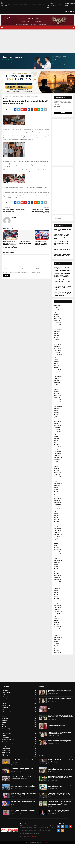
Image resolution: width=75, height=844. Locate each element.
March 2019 (56, 496)
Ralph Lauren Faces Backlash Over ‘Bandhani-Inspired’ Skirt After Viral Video (60, 724)
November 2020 (57, 453)
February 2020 (57, 472)
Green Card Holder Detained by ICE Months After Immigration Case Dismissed (62, 288)
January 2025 (57, 346)
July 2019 (56, 487)
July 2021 (56, 436)
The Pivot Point (48, 5)
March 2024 (56, 367)
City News (2, 4)
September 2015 (58, 586)
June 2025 (56, 335)
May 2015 (56, 594)
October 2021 (57, 429)
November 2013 (57, 633)
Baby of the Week (6, 692)
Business (10, 4)
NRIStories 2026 (72, 4)
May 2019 (56, 491)
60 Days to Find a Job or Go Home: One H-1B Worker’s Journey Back (62, 281)
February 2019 (57, 498)
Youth (3, 754)
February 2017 (57, 549)
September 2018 (58, 509)
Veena (5, 106)
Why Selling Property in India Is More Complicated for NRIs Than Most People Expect (60, 768)
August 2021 (57, 434)
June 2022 (56, 412)
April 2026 (56, 314)
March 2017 (56, 547)
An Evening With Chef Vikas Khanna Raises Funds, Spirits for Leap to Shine (62, 243)
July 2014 (56, 616)
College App (56, 4)
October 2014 (57, 609)
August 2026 (57, 305)
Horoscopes (5, 718)
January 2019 (57, 500)
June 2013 (56, 643)
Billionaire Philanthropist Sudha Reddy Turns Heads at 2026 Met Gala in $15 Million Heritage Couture (60, 716)
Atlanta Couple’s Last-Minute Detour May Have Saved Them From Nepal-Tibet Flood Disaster (23, 785)
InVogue (39, 4)
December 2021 (57, 425)
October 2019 (57, 481)
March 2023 (56, 393)
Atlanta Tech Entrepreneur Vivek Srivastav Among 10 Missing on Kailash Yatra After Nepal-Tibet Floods (23, 761)
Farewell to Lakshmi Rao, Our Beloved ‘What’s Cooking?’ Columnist (62, 294)
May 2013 (56, 646)
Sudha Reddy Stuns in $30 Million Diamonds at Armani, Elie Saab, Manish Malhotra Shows (60, 699)
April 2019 (56, 494)
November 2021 (57, 427)
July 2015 (56, 590)
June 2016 (56, 566)
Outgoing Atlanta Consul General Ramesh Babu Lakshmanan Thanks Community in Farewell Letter (23, 803)
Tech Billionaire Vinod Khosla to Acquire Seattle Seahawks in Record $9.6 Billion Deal (59, 794)
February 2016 (57, 575)
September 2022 (58, 406)
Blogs (3, 694)
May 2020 (56, 466)
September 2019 (58, 483)
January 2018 (57, 526)
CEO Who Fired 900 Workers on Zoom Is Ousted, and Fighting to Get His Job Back (60, 760)
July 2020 (56, 461)
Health (29, 4)
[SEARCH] (70, 218)
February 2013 (57, 652)
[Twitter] (66, 12)
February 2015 (57, 601)
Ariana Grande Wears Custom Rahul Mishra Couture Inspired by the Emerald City (59, 741)
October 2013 (57, 635)
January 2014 (57, 628)
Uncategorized (5, 746)
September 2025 (58, 329)
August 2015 (57, 588)
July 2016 (56, 564)
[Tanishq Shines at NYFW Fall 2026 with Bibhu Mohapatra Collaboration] (43, 734)
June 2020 (56, 464)
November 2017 (57, 530)
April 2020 (56, 468)
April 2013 (56, 648)
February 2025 (57, 344)
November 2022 (57, 402)
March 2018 (56, 521)
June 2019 (56, 489)
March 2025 (56, 342)
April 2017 (56, 545)
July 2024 (56, 359)
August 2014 (57, 613)
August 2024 (57, 357)
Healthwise (4, 716)
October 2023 (57, 378)
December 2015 (57, 579)
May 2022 (56, 414)
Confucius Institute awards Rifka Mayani (25, 242)
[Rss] (73, 12)
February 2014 (57, 626)
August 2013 (57, 639)
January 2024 (57, 372)
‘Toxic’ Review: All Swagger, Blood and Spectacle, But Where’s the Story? (62, 256)
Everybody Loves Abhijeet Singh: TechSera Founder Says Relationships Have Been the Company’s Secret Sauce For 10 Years (59, 803)
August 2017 (57, 536)
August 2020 (57, 459)
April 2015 (56, 596)
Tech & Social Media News (8, 739)
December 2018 (57, 502)
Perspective (20, 4)
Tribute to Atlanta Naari (7, 743)
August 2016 (57, 562)
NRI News (6, 4)
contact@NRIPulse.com (30, 836)
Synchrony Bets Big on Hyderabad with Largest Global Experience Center (60, 785)
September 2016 (58, 560)
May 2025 (56, 337)
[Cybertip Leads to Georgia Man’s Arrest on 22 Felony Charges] (6, 812)
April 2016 (56, 571)
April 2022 (56, 416)
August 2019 (57, 485)
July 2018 (56, 513)
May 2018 (56, 517)
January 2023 (57, 397)
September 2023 (58, 380)
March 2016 (56, 573)
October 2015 (57, 583)
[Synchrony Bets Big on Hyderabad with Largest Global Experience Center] (43, 787)
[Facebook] (65, 12)
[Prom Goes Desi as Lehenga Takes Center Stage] (43, 709)
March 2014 (56, 624)
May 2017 (56, 543)
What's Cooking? (6, 752)
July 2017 (56, 539)
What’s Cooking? (52, 4)
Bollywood (61, 4)
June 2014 (56, 618)
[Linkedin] (68, 12)
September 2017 (58, 534)
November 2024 (57, 350)
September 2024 (58, 354)
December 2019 (57, 476)
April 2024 (56, 365)
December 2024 (57, 348)
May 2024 (56, 363)
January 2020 (57, 474)
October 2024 (57, 352)
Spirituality (4, 735)
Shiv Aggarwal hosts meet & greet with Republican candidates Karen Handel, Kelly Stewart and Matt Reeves (10, 244)
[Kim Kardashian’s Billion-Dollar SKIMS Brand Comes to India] (43, 692)
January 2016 (57, 577)
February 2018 (57, 524)
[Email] (71, 12)
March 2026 (56, 316)
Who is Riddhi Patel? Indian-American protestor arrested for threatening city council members (62, 275)
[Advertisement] (37, 41)
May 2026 (56, 312)
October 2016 (57, 558)
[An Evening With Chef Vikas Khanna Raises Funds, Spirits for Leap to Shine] (6, 770)
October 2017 (57, 532)
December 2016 (57, 553)
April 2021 (56, 442)
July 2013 (56, 641)
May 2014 (56, 620)
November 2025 (57, 324)
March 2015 (56, 598)
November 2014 (57, 607)
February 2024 (57, 369)
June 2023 (56, 387)
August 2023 (57, 382)
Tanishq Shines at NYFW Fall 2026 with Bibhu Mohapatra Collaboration (59, 733)
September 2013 (58, 637)
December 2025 (57, 322)
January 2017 (57, 551)
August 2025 (57, 331)
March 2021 (56, 444)
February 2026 (57, 318)
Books (25, 4)
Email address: (57, 106)
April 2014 (56, 622)
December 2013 (57, 631)
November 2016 (57, 556)
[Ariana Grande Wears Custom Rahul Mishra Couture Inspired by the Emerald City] (43, 742)
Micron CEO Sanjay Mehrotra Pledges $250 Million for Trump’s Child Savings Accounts (59, 811)
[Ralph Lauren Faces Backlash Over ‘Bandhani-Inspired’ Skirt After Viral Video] (43, 726)
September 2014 (58, 611)
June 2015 (56, 592)
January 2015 (57, 603)
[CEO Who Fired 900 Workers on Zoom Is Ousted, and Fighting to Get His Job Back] (43, 761)
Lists (3, 724)
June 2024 (56, 361)
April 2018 (56, 519)
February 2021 (57, 446)
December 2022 (57, 399)
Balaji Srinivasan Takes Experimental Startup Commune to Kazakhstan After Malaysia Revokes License (60, 778)
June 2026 (56, 309)
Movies (44, 4)
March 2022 (56, 419)
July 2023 (56, 384)
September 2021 (58, 431)
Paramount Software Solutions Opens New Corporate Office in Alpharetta (40, 211)
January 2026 (57, 320)
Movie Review (5, 726)
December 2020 (57, 451)
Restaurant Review (67, 4)
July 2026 (56, 307)
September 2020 (58, 457)
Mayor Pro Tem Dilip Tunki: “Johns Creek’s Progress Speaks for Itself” (41, 244)
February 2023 (57, 395)
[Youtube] (70, 12)
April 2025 (56, 339)
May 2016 (56, 568)
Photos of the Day (7, 711)
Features (15, 4)
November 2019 (57, 479)
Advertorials (5, 690)
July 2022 (56, 410)
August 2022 (57, 408)
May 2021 (56, 440)
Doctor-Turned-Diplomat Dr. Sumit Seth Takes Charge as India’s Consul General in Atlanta (23, 794)
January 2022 (57, 423)
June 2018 (56, 515)
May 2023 (56, 389)
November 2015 (57, 581)
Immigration (34, 4)
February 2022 (57, 421)
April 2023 (56, 391)
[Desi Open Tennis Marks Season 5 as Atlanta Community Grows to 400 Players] (6, 778)
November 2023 (57, 376)
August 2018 (57, 511)
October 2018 (57, 506)
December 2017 (57, 528)
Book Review (5, 699)
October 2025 (57, 327)
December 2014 (57, 605)
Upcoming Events (6, 748)
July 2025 (56, 333)
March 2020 (56, 470)
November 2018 (57, 504)
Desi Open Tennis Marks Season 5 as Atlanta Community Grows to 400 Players (63, 249)
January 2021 (57, 449)
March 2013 (56, 650)
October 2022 (57, 404)
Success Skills (5, 737)
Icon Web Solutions (46, 842)
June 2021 (56, 438)
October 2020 (57, 455)
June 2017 (56, 541)
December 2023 (57, 374)
